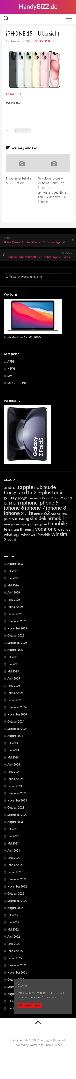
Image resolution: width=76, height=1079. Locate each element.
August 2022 (15, 908)
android (11, 487)
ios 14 (8, 503)
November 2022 (17, 886)
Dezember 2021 (17, 965)
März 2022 (13, 944)
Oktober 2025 (15, 635)
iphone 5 (48, 503)
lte (30, 513)
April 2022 (13, 936)
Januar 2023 (14, 872)
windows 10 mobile (36, 535)
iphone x (14, 513)
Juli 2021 (12, 1001)
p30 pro (62, 514)
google (23, 498)
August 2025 (15, 650)
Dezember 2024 (17, 707)
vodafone (46, 529)
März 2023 (13, 858)
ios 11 (50, 498)
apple (26, 487)
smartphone (11, 524)
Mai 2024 (13, 757)
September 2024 (17, 729)
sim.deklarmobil (47, 518)
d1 (27, 492)
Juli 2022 (12, 915)
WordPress (36, 1045)
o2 (47, 513)
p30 (53, 514)
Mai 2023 (13, 843)
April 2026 (13, 592)
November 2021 (17, 972)
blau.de (48, 487)
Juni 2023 (13, 836)
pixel (7, 519)
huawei (33, 498)
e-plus (44, 492)
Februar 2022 (15, 951)
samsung (20, 518)
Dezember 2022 (17, 879)
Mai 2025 (13, 671)
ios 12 (59, 498)
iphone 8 (56, 508)
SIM (9, 376)
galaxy (10, 498)
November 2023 (17, 800)
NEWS (11, 368)
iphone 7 (35, 508)
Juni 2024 (13, 750)
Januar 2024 (14, 786)
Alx (60, 1045)
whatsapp (12, 535)
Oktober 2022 (15, 893)
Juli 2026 (12, 571)
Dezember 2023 (17, 793)
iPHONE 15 (22, 130)
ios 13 (68, 498)
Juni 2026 (13, 578)
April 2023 (13, 850)
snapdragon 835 (39, 525)
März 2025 (13, 686)
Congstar (13, 492)
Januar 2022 (14, 958)
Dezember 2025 (17, 621)
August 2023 (15, 822)
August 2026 (15, 564)
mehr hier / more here (43, 997)
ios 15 (17, 503)
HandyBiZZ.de (38, 7)
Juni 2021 (13, 1008)
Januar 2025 (14, 700)
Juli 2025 (12, 657)
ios (42, 498)
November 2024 (17, 714)
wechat (63, 529)
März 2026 (13, 600)
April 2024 (13, 764)
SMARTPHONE (45, 41)
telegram (11, 529)
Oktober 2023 (15, 807)
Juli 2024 (12, 743)
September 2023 (17, 815)
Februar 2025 (15, 693)
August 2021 (15, 994)
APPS (10, 361)
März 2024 (13, 772)
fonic (57, 492)
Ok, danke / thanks (29, 1005)
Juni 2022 (13, 922)
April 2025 (13, 678)
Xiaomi (10, 539)
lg (26, 514)
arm (36, 488)
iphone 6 (14, 508)
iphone (30, 503)
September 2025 (17, 643)
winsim (59, 534)
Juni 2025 (13, 664)
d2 (34, 492)
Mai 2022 (13, 929)
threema (27, 529)
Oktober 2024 (15, 721)
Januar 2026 (14, 614)
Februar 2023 (15, 865)
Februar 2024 (15, 779)
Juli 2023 (12, 829)
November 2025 (17, 628)
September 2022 (17, 901)
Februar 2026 (15, 607)
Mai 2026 (13, 585)
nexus (38, 514)
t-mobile (57, 523)
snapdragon (25, 525)
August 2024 (15, 736)
